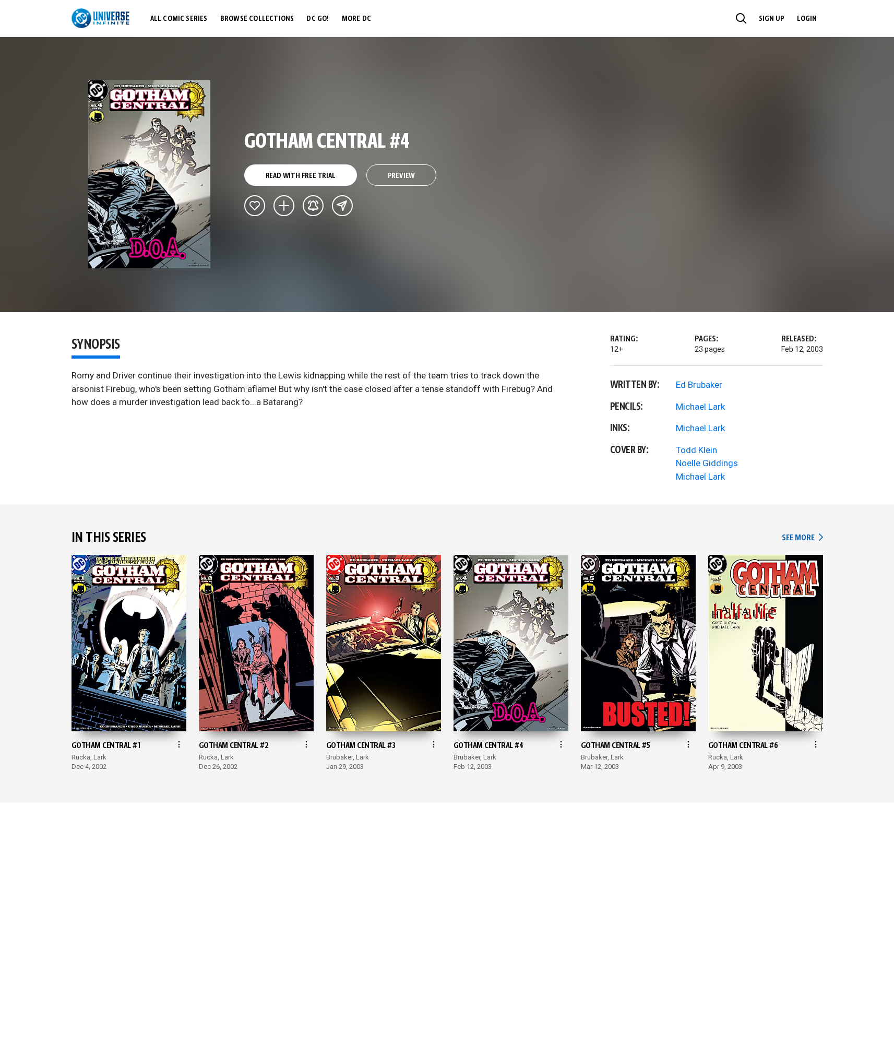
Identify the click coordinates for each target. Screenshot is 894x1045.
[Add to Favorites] (254, 205)
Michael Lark (700, 406)
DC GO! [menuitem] (317, 18)
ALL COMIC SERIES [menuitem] (179, 18)
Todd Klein (696, 450)
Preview (401, 176)
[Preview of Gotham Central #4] (149, 174)
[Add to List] (283, 205)
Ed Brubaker (699, 384)
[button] (741, 18)
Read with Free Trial (301, 176)
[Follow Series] (313, 205)
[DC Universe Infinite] (100, 18)
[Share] (342, 205)
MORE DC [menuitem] (356, 18)
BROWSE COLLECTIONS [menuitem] (257, 18)
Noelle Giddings (707, 463)
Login (807, 18)
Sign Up (771, 18)
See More (802, 537)
